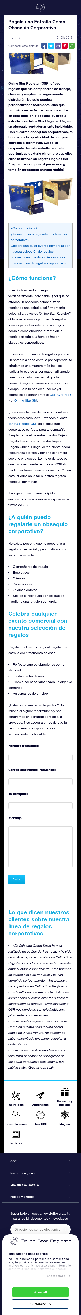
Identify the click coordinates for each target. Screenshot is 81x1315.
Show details (56, 1275)
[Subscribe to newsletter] (65, 1229)
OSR (13, 1161)
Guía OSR (15, 38)
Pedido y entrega (22, 1196)
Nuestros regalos (22, 1173)
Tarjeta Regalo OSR (22, 423)
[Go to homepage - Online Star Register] (40, 7)
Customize (38, 1304)
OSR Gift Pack (60, 394)
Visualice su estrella (24, 1185)
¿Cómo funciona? (24, 228)
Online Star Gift (25, 400)
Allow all (40, 1292)
